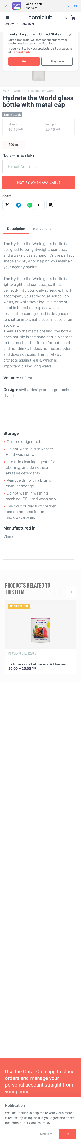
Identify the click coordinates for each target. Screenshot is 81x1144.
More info (46, 1134)
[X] (7, 205)
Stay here (57, 61)
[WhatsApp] (29, 205)
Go (24, 61)
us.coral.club (21, 52)
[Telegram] (18, 205)
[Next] (71, 592)
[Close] (6, 6)
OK (67, 1134)
